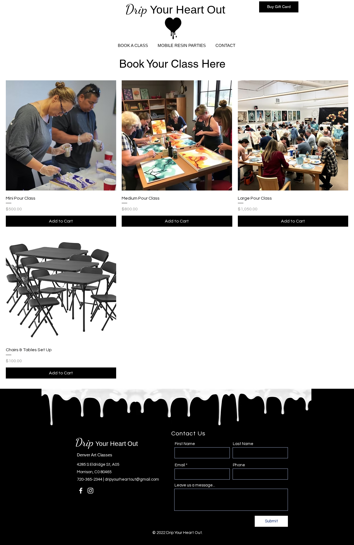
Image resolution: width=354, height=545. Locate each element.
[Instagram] (90, 490)
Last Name (243, 444)
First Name (185, 444)
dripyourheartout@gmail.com (132, 479)
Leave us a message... (195, 485)
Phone (239, 465)
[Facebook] (81, 490)
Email (180, 465)
